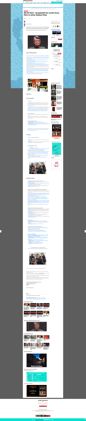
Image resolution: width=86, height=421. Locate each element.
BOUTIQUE (48, 2)
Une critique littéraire (31, 121)
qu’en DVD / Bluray (45, 240)
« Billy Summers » (30, 141)
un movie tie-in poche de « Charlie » (33, 152)
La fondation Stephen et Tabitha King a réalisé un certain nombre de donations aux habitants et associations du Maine (37, 60)
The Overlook (30, 212)
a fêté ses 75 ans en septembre (45, 55)
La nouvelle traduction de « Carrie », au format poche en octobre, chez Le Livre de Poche (59, 108)
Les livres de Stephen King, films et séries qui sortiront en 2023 (40, 308)
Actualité (26, 2)
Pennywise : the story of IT (31, 223)
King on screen (30, 221)
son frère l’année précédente (44, 69)
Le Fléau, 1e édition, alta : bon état (46, 340)
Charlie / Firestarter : (31, 181)
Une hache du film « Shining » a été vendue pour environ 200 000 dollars (37, 231)
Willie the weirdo (30, 116)
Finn (28, 114)
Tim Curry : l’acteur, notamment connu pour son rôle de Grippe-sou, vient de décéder (59, 103)
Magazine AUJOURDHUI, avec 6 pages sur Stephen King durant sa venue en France (46, 348)
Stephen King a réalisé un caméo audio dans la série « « (36, 227)
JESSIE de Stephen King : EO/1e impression (40, 347)
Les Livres (34, 2)
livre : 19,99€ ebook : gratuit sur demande (56, 138)
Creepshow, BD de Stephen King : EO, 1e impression (26, 340)
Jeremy (26, 18)
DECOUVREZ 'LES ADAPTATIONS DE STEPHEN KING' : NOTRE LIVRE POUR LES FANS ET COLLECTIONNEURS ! (43, 419)
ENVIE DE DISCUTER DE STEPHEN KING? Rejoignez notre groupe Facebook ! (36, 298)
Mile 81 (47, 151)
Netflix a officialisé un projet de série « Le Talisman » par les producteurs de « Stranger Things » (38, 199)
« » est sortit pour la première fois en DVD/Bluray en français (37, 238)
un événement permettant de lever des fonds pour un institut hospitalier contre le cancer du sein (37, 73)
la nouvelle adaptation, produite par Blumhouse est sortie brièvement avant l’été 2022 (38, 182)
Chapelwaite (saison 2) (41, 204)
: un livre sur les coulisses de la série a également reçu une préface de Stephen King (38, 124)
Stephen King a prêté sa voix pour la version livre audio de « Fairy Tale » (36, 63)
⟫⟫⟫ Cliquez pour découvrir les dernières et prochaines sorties (56, 119)
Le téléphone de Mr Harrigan (32, 183)
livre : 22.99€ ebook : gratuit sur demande (56, 156)
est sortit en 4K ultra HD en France (34, 241)
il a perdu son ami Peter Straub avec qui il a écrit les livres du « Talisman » (37, 68)
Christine (29, 208)
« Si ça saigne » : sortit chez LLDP (33, 147)
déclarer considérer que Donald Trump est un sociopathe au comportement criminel (37, 58)
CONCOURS (44, 2)
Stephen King (30, 2)
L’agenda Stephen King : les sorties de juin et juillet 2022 (27, 316)
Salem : (29, 190)
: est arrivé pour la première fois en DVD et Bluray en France (38, 236)
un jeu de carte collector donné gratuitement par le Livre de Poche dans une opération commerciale (38, 154)
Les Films (38, 2)
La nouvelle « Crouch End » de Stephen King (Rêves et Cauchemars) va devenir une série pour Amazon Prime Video (59, 98)
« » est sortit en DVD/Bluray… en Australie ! (35, 243)
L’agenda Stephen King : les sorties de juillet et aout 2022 (46, 308)
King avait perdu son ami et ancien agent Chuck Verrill (33, 69)
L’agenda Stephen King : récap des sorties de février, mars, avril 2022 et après (40, 316)
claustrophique (33, 216)
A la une (29, 293)
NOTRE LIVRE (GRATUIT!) (57, 2)
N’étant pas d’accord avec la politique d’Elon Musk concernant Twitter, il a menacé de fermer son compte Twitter (37, 71)
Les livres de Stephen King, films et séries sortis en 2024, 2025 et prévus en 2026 (27, 308)
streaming (40, 240)
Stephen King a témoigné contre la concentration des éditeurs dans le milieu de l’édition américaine (37, 65)
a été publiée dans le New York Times (38, 121)
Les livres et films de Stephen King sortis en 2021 (46, 316)
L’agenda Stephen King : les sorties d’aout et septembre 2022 (33, 308)
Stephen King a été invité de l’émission (36, 230)
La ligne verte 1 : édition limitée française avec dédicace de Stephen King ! (33, 348)
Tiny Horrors (30, 210)
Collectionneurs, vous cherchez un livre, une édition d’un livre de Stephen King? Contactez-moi (39, 341)
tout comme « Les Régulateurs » (36, 197)
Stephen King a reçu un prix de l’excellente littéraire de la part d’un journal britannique (37, 56)
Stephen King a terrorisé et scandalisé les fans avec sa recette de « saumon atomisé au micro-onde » (37, 62)
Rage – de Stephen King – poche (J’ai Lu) (27, 347)
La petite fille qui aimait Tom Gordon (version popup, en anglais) (33, 340)
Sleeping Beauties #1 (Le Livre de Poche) (35, 156)
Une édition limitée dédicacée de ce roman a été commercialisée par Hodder (37, 110)
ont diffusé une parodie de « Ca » (34, 229)
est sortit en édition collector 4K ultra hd (35, 242)
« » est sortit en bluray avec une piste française (36, 239)
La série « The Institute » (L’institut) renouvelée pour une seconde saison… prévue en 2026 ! (59, 92)
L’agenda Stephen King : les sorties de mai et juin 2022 (33, 316)
